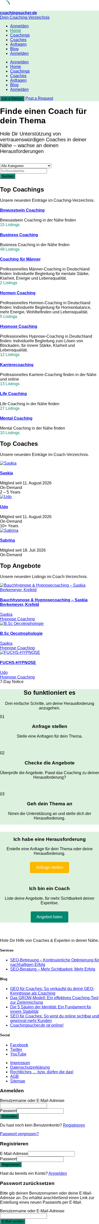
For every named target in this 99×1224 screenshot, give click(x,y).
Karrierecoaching (17, 365)
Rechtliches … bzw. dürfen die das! (41, 1072)
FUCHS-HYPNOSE (18, 662)
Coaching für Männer (20, 259)
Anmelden (57, 1173)
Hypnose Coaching (18, 326)
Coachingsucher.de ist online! (36, 1025)
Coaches (18, 40)
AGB (14, 1076)
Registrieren (74, 1125)
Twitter (16, 1049)
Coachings (20, 35)
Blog (14, 49)
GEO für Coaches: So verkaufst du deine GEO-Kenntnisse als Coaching (52, 991)
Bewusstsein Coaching (22, 210)
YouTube (18, 1054)
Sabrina (7, 540)
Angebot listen (49, 917)
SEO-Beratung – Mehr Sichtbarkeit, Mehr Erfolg (52, 969)
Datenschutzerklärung (30, 1067)
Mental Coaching (16, 418)
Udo (4, 507)
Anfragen (18, 44)
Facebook (19, 1045)
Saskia (6, 473)
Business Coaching (19, 235)
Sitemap (17, 1081)
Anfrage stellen (49, 867)
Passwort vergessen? (19, 1134)
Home (15, 30)
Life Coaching (13, 394)
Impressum (20, 1063)
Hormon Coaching (18, 293)
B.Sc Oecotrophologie (21, 633)
